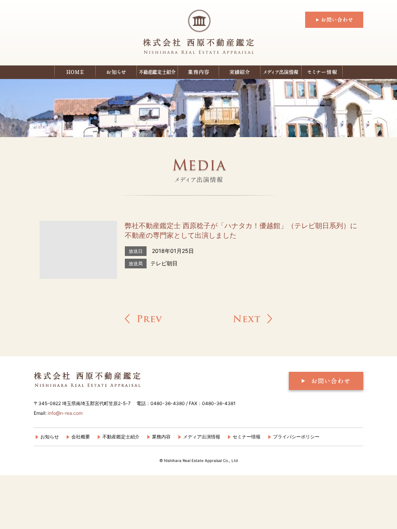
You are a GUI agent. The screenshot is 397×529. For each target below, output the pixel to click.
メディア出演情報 (281, 72)
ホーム (75, 72)
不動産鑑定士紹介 (157, 72)
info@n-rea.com (65, 413)
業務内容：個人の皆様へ (198, 72)
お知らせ (116, 72)
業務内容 (161, 437)
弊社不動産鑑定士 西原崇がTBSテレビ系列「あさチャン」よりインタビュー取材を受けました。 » (252, 318)
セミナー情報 (322, 72)
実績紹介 (240, 72)
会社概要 (80, 437)
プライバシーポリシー (296, 437)
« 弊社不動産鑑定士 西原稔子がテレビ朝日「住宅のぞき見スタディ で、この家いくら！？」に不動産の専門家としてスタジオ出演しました (143, 318)
